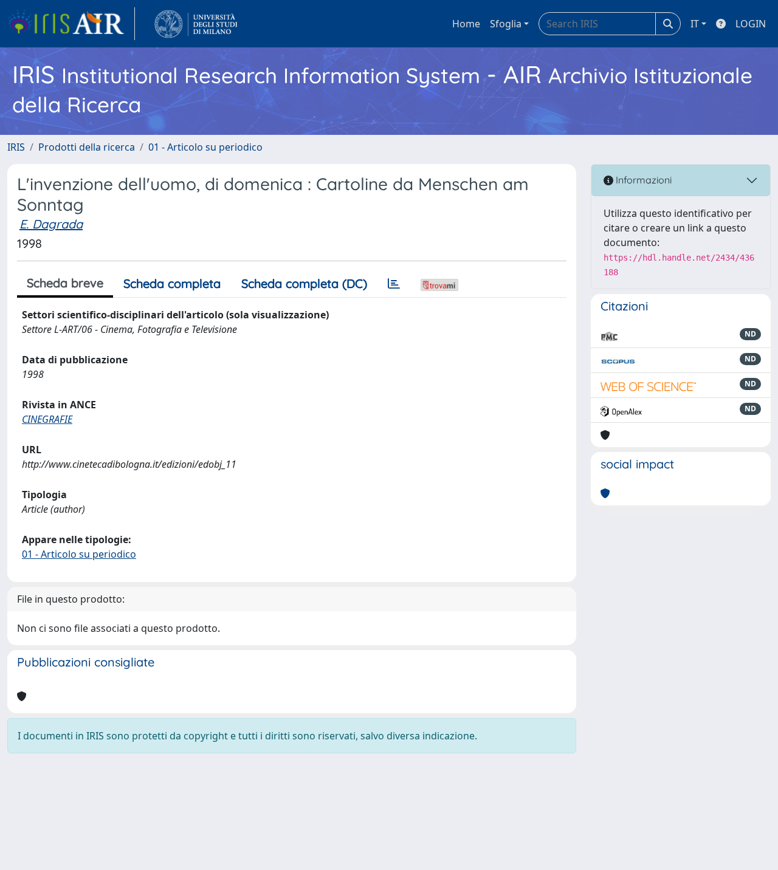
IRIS (16, 147)
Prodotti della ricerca (86, 147)
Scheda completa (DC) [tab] (304, 283)
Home (466, 23)
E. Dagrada (51, 223)
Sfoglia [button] (506, 23)
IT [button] (694, 23)
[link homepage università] (196, 23)
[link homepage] (71, 23)
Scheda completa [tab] (172, 283)
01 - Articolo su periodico (205, 147)
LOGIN (750, 23)
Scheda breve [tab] (65, 282)
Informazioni (642, 180)
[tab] (393, 283)
